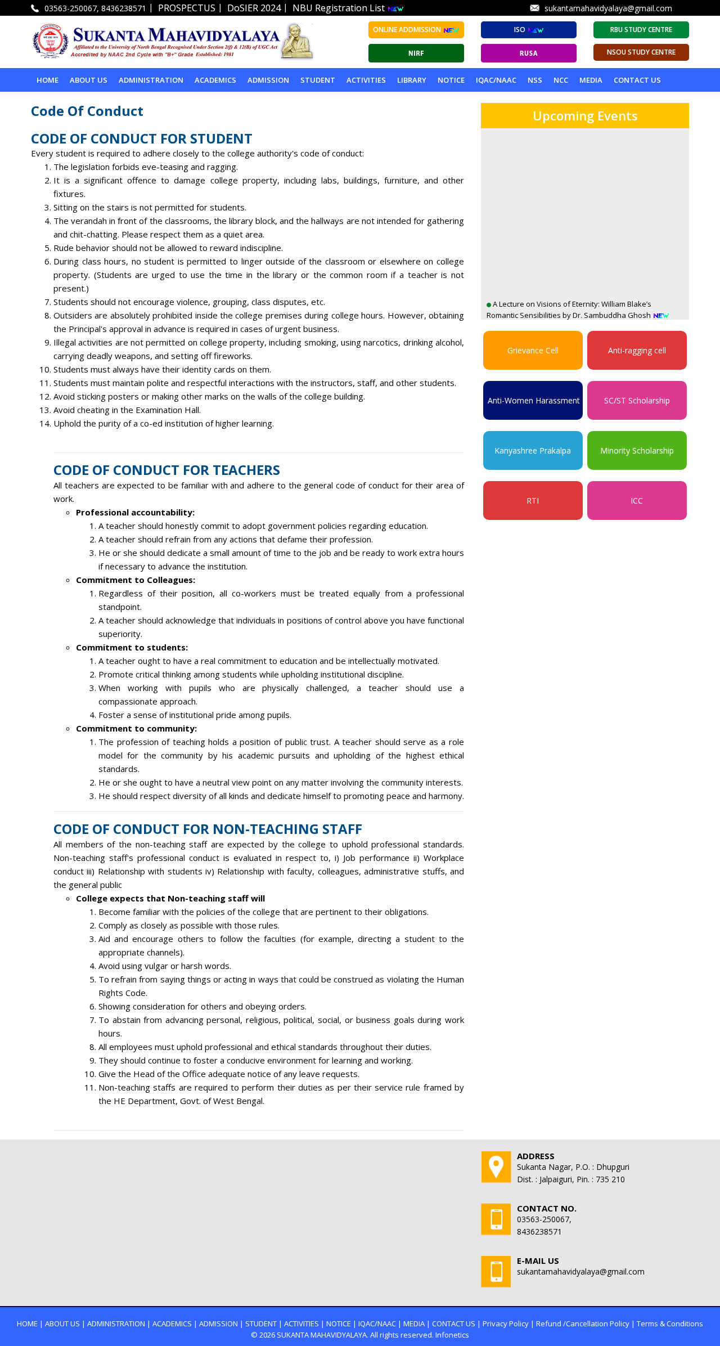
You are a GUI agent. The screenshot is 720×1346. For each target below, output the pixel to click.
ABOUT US (88, 80)
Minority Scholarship (637, 450)
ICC (637, 500)
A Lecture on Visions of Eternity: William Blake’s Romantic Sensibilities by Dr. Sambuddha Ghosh (569, 289)
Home (47, 80)
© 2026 (263, 1335)
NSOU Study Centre (641, 52)
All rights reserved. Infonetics (419, 1335)
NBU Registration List (339, 8)
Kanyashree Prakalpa (532, 450)
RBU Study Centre (641, 29)
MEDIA (590, 80)
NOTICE (451, 80)
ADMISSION (268, 80)
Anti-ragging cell (637, 350)
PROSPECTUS (186, 8)
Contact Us (637, 80)
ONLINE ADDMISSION (408, 29)
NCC (561, 80)
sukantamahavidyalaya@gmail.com (608, 8)
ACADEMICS (215, 80)
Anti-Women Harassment (534, 400)
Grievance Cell (533, 350)
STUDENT (317, 80)
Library (411, 80)
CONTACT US (453, 1323)
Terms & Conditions (670, 1323)
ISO (520, 29)
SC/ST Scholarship (637, 400)
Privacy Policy (506, 1323)
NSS (535, 80)
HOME (27, 1323)
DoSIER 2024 (254, 8)
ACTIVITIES (366, 80)
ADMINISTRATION (151, 80)
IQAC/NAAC (496, 80)
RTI (532, 500)
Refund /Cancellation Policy (582, 1323)
